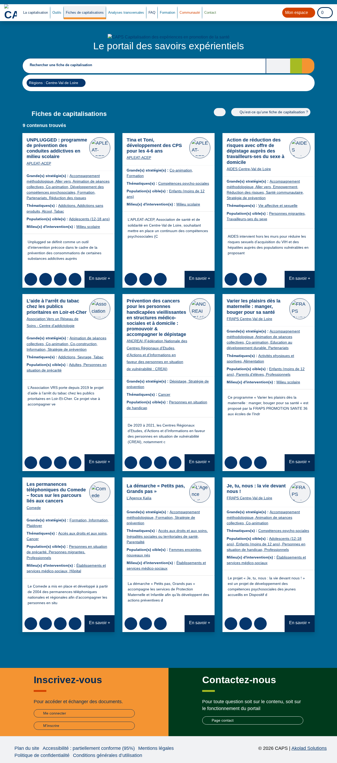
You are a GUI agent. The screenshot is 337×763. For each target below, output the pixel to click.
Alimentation (254, 361)
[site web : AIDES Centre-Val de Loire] (299, 147)
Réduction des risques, (246, 192)
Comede (34, 508)
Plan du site (26, 748)
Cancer (164, 394)
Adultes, (76, 365)
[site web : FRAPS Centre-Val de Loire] (299, 308)
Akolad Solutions (309, 748)
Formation (135, 176)
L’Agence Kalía (139, 498)
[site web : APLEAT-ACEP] (99, 147)
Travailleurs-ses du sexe (247, 219)
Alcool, (48, 211)
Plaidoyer (34, 526)
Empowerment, (285, 187)
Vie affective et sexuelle (278, 205)
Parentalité (136, 542)
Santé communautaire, (285, 192)
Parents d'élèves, (251, 374)
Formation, (86, 192)
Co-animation (257, 523)
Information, (37, 349)
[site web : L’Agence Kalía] (199, 492)
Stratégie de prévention (246, 198)
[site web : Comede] (99, 492)
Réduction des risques (67, 198)
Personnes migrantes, (287, 213)
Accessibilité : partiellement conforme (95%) (89, 748)
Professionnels (278, 374)
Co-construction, (84, 344)
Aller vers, (64, 181)
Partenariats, (38, 198)
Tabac (59, 211)
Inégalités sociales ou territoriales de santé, (163, 536)
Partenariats (278, 348)
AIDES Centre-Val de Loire (249, 169)
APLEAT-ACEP (39, 163)
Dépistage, (179, 381)
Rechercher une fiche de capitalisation (61, 65)
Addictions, (67, 205)
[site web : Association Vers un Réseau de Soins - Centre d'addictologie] (99, 308)
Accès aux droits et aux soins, (83, 533)
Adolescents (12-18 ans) (89, 219)
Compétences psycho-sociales (183, 183)
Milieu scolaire (88, 226)
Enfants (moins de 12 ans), (259, 544)
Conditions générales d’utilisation (107, 755)
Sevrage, (85, 357)
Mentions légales (156, 748)
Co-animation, (58, 187)
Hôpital (75, 571)
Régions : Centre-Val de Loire (53, 82)
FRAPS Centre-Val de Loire (249, 319)
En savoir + (99, 278)
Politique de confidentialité (42, 755)
